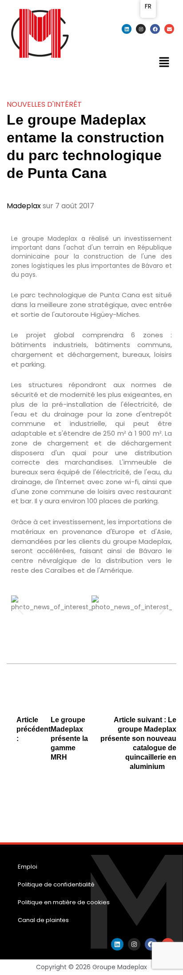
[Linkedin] (126, 29)
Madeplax (24, 206)
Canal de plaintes (43, 920)
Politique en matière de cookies (64, 902)
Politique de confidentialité (56, 884)
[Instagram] (141, 29)
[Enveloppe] (169, 29)
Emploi (27, 866)
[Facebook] (155, 29)
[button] (164, 63)
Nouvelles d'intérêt (44, 104)
